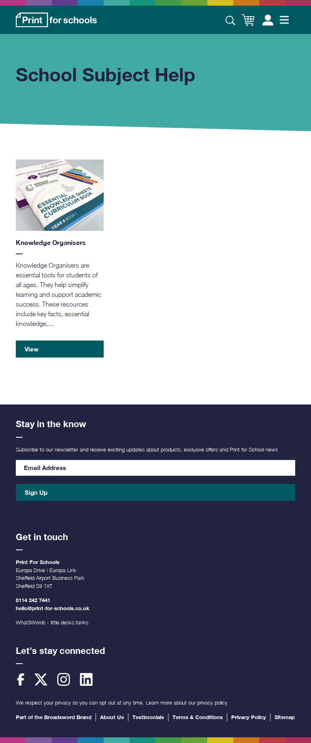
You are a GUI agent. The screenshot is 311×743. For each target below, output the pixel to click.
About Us (112, 717)
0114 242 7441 (33, 600)
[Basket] (248, 20)
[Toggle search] (230, 20)
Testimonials (148, 717)
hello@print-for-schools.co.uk (52, 608)
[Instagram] (63, 679)
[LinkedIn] (86, 679)
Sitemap (285, 717)
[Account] (267, 20)
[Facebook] (21, 679)
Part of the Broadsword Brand (54, 717)
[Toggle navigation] (284, 20)
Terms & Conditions (198, 717)
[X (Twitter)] (41, 679)
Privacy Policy (248, 717)
